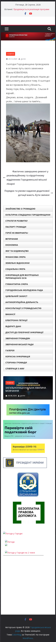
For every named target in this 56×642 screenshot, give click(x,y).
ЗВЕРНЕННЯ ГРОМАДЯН (17, 338)
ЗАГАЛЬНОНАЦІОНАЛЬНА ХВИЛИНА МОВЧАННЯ (25, 389)
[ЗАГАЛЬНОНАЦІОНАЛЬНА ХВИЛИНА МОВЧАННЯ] (28, 378)
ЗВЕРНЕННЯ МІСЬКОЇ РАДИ (19, 344)
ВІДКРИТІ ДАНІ (13, 326)
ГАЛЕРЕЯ (9, 350)
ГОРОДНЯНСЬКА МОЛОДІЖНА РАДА (24, 290)
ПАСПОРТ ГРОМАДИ (15, 226)
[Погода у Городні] (12, 533)
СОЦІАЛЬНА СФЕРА (15, 269)
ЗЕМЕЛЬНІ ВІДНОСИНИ (17, 263)
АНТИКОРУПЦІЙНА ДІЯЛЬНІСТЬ (21, 302)
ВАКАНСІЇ (10, 314)
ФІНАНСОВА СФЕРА (15, 257)
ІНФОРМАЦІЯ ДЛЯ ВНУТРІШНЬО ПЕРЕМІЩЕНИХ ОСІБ (22, 276)
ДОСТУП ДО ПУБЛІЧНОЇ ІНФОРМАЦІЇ (24, 332)
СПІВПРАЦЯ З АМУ (14, 368)
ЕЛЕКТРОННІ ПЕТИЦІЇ (16, 320)
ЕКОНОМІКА (11, 245)
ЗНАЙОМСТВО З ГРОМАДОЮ (20, 208)
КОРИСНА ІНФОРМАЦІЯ (17, 356)
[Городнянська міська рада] (28, 34)
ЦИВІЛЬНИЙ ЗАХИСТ (16, 296)
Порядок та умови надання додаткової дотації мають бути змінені (26, 193)
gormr (23, 59)
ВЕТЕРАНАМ (11, 239)
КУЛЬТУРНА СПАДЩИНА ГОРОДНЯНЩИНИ (27, 214)
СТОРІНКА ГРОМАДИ (16, 362)
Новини (10, 54)
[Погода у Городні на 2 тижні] (20, 552)
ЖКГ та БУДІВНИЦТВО (17, 251)
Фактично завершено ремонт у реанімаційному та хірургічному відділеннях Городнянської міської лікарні (27, 177)
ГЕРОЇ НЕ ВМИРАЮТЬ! (16, 232)
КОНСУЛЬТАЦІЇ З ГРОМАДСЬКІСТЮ (23, 308)
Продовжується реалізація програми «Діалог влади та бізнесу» (31, 10)
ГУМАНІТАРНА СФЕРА (16, 284)
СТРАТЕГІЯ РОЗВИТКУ (16, 220)
